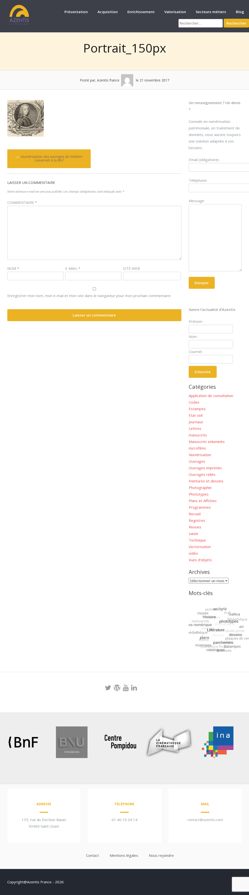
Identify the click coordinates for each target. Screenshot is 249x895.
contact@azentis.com (205, 819)
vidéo (193, 553)
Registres (197, 520)
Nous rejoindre (161, 855)
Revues (195, 526)
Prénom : (196, 321)
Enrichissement (141, 11)
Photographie (200, 487)
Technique (197, 540)
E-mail (72, 268)
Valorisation (175, 11)
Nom (13, 268)
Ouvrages (197, 461)
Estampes (197, 408)
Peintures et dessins (206, 481)
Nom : (193, 336)
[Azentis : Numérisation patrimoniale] (19, 24)
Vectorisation (200, 546)
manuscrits (198, 435)
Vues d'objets (200, 559)
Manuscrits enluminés (207, 441)
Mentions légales (124, 855)
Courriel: (195, 351)
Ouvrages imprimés (205, 467)
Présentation (76, 11)
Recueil (195, 513)
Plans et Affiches (203, 500)
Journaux (196, 421)
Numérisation (200, 454)
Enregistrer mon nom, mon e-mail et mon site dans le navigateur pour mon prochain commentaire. (89, 295)
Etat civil (196, 415)
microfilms (197, 448)
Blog (240, 11)
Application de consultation (211, 395)
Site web (131, 268)
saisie (193, 533)
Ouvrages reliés (202, 474)
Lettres (195, 428)
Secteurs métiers (211, 11)
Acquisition (108, 11)
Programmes (200, 507)
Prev (11, 743)
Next (230, 743)
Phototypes (199, 494)
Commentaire (22, 202)
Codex (194, 402)
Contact (92, 855)
